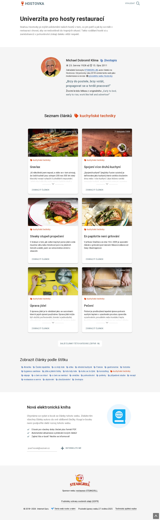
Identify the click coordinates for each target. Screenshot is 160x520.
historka (126, 367)
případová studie (118, 375)
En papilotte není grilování (101, 236)
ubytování (50, 379)
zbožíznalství (64, 379)
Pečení (89, 305)
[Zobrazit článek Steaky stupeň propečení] (53, 212)
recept (133, 375)
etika (71, 367)
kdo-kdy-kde (71, 371)
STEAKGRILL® (91, 70)
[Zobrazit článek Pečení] (107, 281)
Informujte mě (73, 448)
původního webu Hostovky (100, 76)
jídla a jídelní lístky (53, 371)
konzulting (104, 371)
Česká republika (43, 367)
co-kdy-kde (59, 367)
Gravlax (35, 167)
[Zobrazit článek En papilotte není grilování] (107, 212)
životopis (110, 60)
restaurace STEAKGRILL (87, 491)
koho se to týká (88, 371)
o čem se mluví (41, 375)
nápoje (27, 375)
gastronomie (112, 367)
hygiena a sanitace (32, 371)
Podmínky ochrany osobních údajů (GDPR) (80, 501)
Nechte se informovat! (60, 436)
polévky (102, 375)
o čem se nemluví (60, 375)
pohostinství (89, 375)
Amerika (27, 367)
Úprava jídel (38, 305)
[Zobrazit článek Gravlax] (53, 143)
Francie (99, 367)
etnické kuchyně (85, 367)
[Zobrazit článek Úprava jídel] (53, 281)
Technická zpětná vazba (126, 509)
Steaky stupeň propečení (47, 236)
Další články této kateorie (80, 344)
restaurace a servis (32, 379)
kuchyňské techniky (41, 160)
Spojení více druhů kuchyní (102, 167)
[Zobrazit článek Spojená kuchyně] (107, 143)
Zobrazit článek (40, 190)
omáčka (75, 375)
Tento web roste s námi (65, 509)
